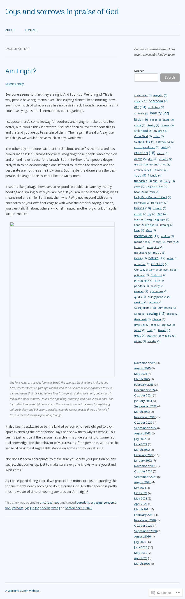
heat (138, 191)
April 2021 (140, 504)
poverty (156, 286)
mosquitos (155, 247)
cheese (167, 125)
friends (154, 175)
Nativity (140, 258)
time (151, 330)
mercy (159, 241)
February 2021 (144, 515)
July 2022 (140, 439)
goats (139, 186)
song (155, 324)
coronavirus (165, 141)
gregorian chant (157, 186)
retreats (155, 302)
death (140, 159)
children (161, 130)
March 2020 (142, 563)
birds (141, 119)
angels (160, 95)
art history (156, 107)
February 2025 (144, 384)
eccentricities (159, 164)
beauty (159, 113)
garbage (17, 508)
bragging (96, 502)
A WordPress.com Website (22, 591)
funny (169, 181)
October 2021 (143, 471)
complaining (144, 142)
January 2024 (143, 401)
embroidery (143, 170)
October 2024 (143, 395)
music (159, 253)
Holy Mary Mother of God (152, 197)
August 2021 (142, 482)
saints (139, 313)
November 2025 (145, 363)
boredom (82, 502)
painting (170, 269)
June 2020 (140, 547)
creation (144, 152)
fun (157, 181)
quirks (140, 297)
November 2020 (145, 520)
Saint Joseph (166, 307)
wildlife (168, 335)
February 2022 (144, 455)
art (140, 106)
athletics (141, 113)
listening (166, 224)
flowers (161, 170)
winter (140, 341)
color (158, 136)
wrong (55, 508)
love (139, 230)
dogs (152, 159)
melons (167, 236)
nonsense (141, 264)
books (155, 119)
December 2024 (144, 390)
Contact (31, 30)
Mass (151, 230)
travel (164, 330)
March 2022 (142, 450)
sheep (172, 313)
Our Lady (160, 264)
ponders (141, 286)
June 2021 (140, 493)
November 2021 (145, 466)
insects (140, 214)
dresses (141, 164)
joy (151, 214)
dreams (165, 159)
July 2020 (140, 542)
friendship (143, 181)
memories (142, 241)
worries (154, 341)
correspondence (146, 147)
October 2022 (143, 422)
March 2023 (142, 412)
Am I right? (21, 71)
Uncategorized (49, 502)
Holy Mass (141, 202)
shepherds (142, 319)
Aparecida (158, 101)
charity (153, 125)
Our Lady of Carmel (148, 269)
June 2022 (140, 444)
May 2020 (140, 553)
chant (139, 125)
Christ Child (143, 136)
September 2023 (145, 406)
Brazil (167, 119)
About (10, 30)
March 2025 (142, 379)
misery (172, 241)
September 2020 (145, 531)
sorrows (168, 324)
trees (139, 335)
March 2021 (142, 509)
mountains (142, 252)
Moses (139, 247)
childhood (143, 131)
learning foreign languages (151, 219)
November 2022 (145, 417)
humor (159, 208)
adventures (142, 95)
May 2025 (140, 374)
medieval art (146, 236)
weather (154, 335)
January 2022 (143, 460)
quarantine (158, 291)
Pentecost (158, 275)
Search (139, 71)
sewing (156, 313)
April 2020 (140, 558)
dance (162, 153)
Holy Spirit (159, 202)
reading (140, 302)
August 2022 (142, 433)
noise (172, 258)
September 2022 (145, 428)
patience (141, 275)
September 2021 (145, 477)
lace (161, 214)
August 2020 (142, 536)
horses (142, 208)
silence (158, 319)
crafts (166, 147)
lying (28, 508)
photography (143, 280)
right (35, 508)
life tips (151, 224)
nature (156, 258)
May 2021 (140, 498)
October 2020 (143, 526)
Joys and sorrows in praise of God (62, 12)
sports (139, 330)
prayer (141, 291)
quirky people (159, 297)
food (140, 175)
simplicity (141, 324)
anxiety (140, 101)
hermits (151, 191)
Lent (138, 224)
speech (45, 508)
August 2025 (142, 368)
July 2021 (140, 488)
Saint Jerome (145, 308)
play (159, 280)
